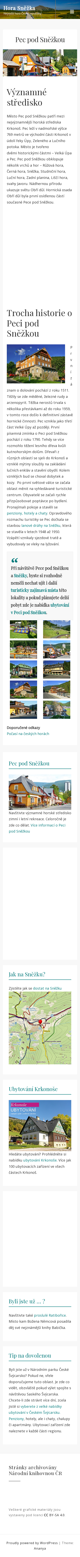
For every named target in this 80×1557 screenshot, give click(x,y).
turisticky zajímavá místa (34, 590)
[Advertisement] (40, 253)
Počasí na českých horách (28, 733)
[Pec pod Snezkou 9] (23, 710)
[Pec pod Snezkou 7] (23, 690)
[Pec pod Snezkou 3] (23, 649)
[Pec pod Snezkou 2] (56, 629)
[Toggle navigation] (72, 12)
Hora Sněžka (19, 8)
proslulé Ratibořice (50, 1315)
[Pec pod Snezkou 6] (56, 669)
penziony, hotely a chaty (27, 513)
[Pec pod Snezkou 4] (56, 649)
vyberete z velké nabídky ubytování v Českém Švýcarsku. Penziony (35, 1412)
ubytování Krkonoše (40, 1160)
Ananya (40, 1548)
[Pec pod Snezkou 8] (56, 690)
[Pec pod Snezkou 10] (56, 710)
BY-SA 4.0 (54, 1515)
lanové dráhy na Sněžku (40, 525)
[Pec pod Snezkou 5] (23, 669)
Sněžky (20, 575)
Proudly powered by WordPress (32, 1543)
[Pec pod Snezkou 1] (23, 629)
